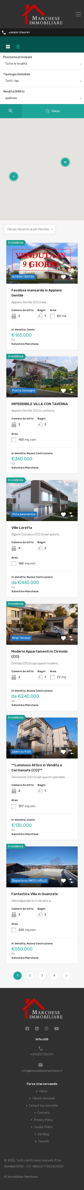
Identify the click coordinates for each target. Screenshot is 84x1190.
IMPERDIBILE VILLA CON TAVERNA (39, 404)
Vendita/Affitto (14, 91)
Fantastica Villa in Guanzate (34, 894)
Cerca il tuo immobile (43, 1105)
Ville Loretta (21, 528)
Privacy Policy (43, 1119)
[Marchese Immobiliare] (42, 22)
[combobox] (42, 65)
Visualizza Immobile (42, 275)
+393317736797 (42, 1054)
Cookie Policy (43, 1127)
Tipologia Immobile (16, 74)
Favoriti (43, 1141)
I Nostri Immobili (43, 1098)
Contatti (43, 1112)
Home (43, 1091)
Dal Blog (43, 1134)
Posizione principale (17, 57)
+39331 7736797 (19, 32)
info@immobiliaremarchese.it (42, 1071)
